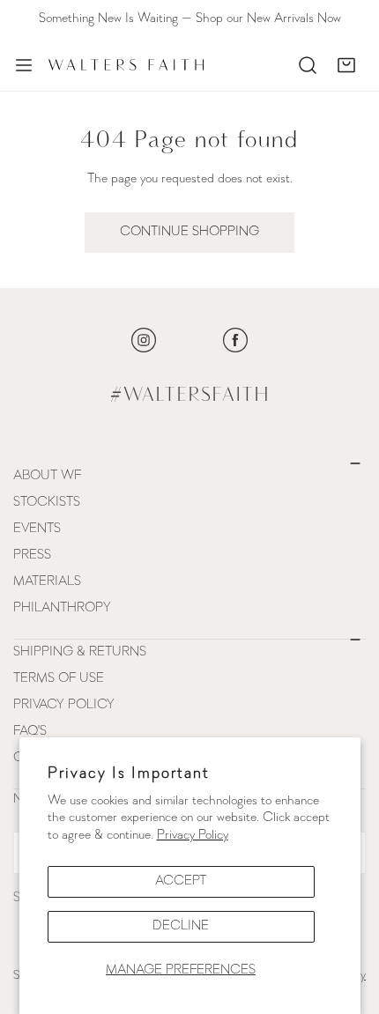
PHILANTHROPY (62, 608)
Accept (180, 881)
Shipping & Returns (79, 652)
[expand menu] (23, 65)
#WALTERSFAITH (190, 395)
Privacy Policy (192, 835)
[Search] (307, 65)
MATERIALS (47, 581)
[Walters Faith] (126, 65)
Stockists (46, 502)
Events (37, 529)
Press (32, 555)
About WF (47, 476)
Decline (180, 926)
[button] (346, 65)
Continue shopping (189, 232)
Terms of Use (58, 678)
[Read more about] (143, 340)
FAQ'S (30, 731)
